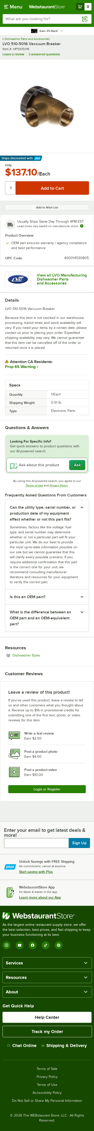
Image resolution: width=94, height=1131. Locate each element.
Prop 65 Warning (20, 367)
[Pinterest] (59, 945)
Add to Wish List (47, 207)
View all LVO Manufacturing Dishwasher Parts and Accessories (62, 279)
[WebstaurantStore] (47, 916)
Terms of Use (34, 485)
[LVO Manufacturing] (18, 279)
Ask (77, 465)
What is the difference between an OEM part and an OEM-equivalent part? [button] (40, 618)
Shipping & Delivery (66, 1045)
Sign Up (79, 843)
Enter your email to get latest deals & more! (44, 833)
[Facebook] (33, 945)
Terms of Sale (47, 1069)
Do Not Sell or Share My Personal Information (47, 1101)
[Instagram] (7, 945)
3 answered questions (44, 54)
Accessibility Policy (47, 1093)
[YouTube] (20, 945)
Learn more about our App (40, 897)
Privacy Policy (59, 485)
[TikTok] (46, 945)
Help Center (47, 1017)
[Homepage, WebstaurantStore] (47, 6)
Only (8, 165)
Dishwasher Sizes (40, 655)
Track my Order (47, 1031)
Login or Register (47, 789)
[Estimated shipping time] (81, 226)
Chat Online (24, 1045)
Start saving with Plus (36, 872)
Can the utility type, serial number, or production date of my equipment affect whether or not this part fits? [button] (43, 513)
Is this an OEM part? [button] (27, 597)
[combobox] (47, 19)
